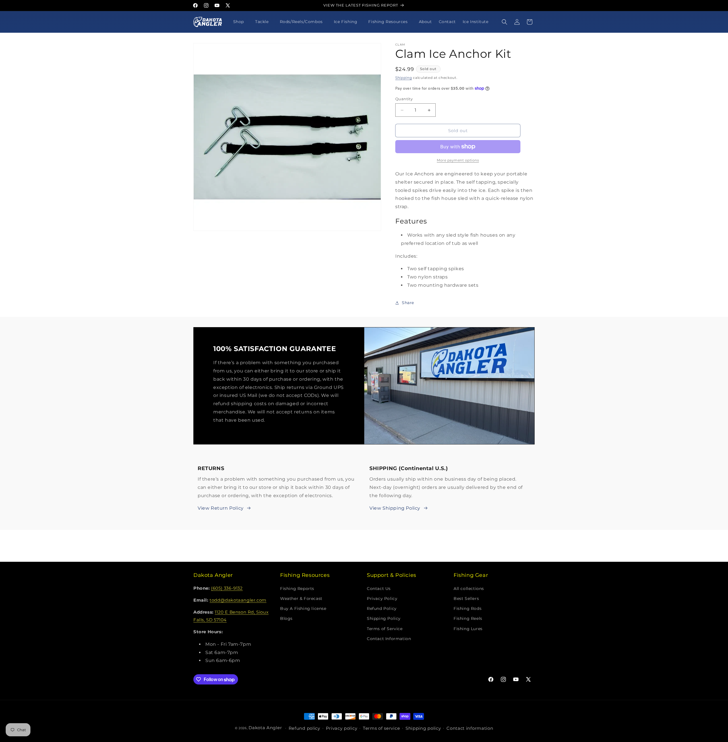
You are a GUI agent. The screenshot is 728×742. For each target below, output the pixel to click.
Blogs (286, 618)
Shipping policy (423, 728)
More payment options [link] (458, 160)
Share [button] (408, 302)
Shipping (403, 77)
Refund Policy (382, 608)
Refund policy (304, 728)
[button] (241, 22)
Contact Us (379, 588)
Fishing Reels (468, 618)
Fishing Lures (468, 628)
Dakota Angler (265, 727)
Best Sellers (466, 598)
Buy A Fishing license (303, 608)
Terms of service (381, 728)
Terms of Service (385, 628)
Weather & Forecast (301, 598)
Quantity (404, 99)
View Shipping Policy (394, 508)
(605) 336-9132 (227, 588)
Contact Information (389, 638)
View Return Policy (221, 508)
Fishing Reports (297, 588)
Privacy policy (341, 728)
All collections (469, 588)
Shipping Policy (384, 618)
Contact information (469, 728)
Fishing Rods (467, 608)
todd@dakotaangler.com (238, 600)
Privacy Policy (382, 598)
